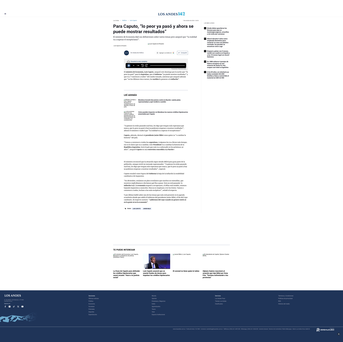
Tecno (154, 309)
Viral (153, 312)
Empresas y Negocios (158, 301)
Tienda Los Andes (220, 301)
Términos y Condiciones (285, 296)
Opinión (154, 298)
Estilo (153, 304)
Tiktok (14, 306)
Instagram (9, 306)
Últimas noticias (94, 298)
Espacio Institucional (158, 314)
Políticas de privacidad (285, 298)
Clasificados (219, 304)
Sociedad (91, 306)
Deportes (91, 312)
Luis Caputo (137, 208)
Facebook (5, 306)
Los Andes (116, 20)
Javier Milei (147, 208)
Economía (92, 304)
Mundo (154, 296)
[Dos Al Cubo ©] (325, 331)
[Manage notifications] (338, 334)
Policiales (92, 309)
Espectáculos (93, 314)
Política (124, 20)
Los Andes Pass (220, 298)
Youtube (22, 306)
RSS (279, 301)
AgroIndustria (156, 306)
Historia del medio (284, 304)
